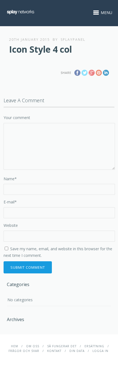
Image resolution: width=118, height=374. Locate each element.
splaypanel (73, 39)
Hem (14, 346)
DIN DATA (77, 351)
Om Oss (32, 346)
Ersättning (94, 346)
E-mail (10, 202)
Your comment (17, 117)
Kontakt (54, 351)
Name (10, 178)
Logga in (100, 351)
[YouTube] (67, 359)
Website (11, 225)
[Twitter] (58, 359)
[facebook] (50, 359)
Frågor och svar (24, 351)
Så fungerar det (62, 346)
